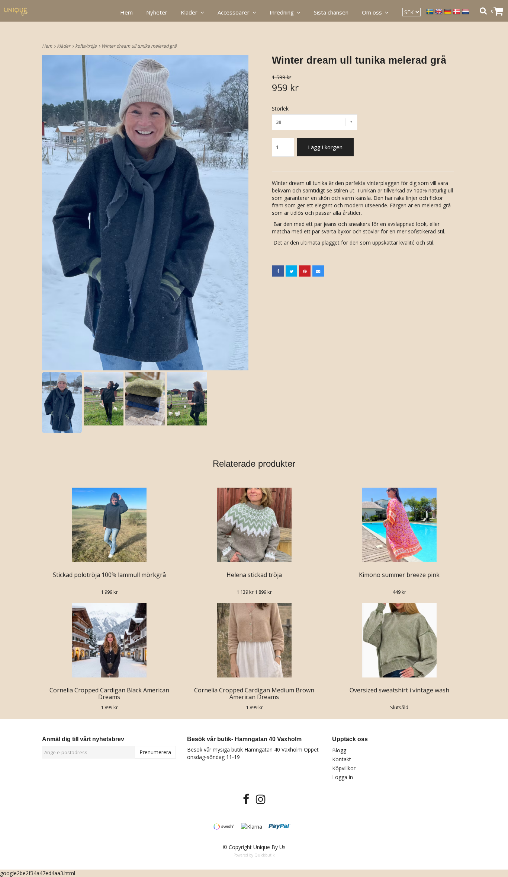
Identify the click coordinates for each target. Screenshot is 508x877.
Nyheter (156, 12)
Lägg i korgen (325, 147)
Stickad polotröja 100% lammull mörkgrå (109, 575)
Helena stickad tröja (254, 575)
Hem (48, 46)
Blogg (339, 750)
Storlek (280, 108)
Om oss (373, 12)
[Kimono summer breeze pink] (399, 525)
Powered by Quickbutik (254, 855)
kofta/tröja (87, 46)
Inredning (283, 12)
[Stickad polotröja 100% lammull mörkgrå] (109, 525)
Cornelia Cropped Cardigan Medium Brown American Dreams (254, 693)
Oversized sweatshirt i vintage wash (399, 690)
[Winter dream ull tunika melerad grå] (145, 212)
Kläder (65, 46)
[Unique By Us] (20, 11)
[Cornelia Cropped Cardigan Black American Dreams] (109, 640)
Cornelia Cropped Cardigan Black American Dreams (109, 693)
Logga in (342, 777)
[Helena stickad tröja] (254, 525)
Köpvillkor (344, 768)
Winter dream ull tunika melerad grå (140, 46)
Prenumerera (155, 752)
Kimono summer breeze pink (399, 575)
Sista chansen (331, 12)
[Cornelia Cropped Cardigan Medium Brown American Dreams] (254, 640)
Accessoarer (235, 12)
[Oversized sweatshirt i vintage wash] (399, 640)
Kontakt (341, 759)
